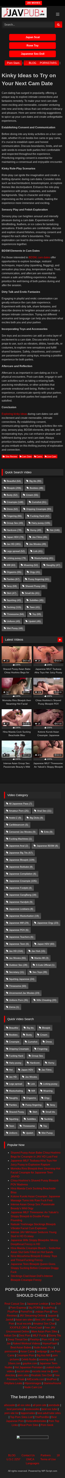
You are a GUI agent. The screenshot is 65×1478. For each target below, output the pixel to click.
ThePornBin (42, 1417)
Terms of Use (48, 1459)
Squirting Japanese (21, 979)
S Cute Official (45, 965)
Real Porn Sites (29, 1425)
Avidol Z (15, 817)
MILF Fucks (39, 1335)
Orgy (35, 572)
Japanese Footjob (20, 887)
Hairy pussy (41, 523)
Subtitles (37, 600)
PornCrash (36, 1327)
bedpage (42, 1351)
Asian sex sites (24, 1319)
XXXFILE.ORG (19, 1327)
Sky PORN (34, 1307)
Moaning (31, 565)
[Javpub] (27, 13)
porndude (54, 1405)
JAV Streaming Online (32, 1315)
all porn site (39, 1405)
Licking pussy (16, 558)
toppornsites (28, 1413)
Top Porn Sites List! (21, 1417)
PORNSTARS (48, 63)
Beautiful (14, 481)
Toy (36, 614)
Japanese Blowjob (21, 859)
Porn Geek (47, 1425)
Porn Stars (13, 63)
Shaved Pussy (35, 586)
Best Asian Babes (21, 1347)
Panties (13, 579)
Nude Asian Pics (43, 1347)
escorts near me (41, 1371)
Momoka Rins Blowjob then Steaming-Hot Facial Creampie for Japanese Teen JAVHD (35, 1172)
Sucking (14, 607)
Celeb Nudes (29, 1359)
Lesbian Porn (42, 1311)
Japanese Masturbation (24, 915)
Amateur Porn (19, 810)
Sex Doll (55, 1303)
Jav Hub (38, 951)
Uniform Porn (18, 1000)
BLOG (32, 63)
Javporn (52, 1315)
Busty (12, 495)
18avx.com (14, 1363)
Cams (39, 456)
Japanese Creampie (23, 881)
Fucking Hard (39, 516)
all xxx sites (24, 1405)
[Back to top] (54, 1468)
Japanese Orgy (47, 922)
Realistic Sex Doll (41, 1375)
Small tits (32, 593)
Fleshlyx (35, 1339)
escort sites (23, 1371)
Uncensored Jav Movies (24, 993)
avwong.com (46, 1359)
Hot (55, 530)
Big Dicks (36, 817)
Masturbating (43, 558)
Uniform (13, 621)
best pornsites (15, 1409)
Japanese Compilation (22, 873)
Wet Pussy (15, 628)
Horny (35, 530)
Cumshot (39, 502)
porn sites (23, 1375)
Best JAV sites (43, 1319)
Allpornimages (32, 1383)
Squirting (14, 600)
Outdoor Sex (18, 965)
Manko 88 (41, 958)
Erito (48, 831)
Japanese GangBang (22, 894)
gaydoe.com (30, 1363)
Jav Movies (37, 544)
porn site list (11, 1413)
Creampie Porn (25, 1355)
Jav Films (39, 537)
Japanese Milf (19, 922)
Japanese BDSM (47, 845)
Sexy (12, 586)
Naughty (53, 565)
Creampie (15, 502)
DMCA (30, 1459)
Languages (32, 1463)
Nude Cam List (33, 1387)
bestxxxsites (32, 1409)
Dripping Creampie (38, 509)
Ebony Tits (54, 1335)
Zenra (14, 1007)
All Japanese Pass (20, 803)
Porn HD (47, 1339)
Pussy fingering (38, 579)
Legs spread (16, 551)
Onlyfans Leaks (13, 1383)
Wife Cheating (46, 1000)
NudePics (49, 1307)
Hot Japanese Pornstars (28, 1367)
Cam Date (27, 456)
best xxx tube (49, 1409)
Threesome (15, 614)
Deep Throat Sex (18, 1339)
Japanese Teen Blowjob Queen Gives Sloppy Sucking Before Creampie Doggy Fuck (35, 1268)
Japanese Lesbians (21, 909)
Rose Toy (32, 45)
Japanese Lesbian (37, 1303)
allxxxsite (9, 1405)
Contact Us (28, 1455)
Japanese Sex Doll (32, 53)
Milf (11, 565)
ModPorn (51, 1379)
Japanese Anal (18, 845)
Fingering (14, 516)
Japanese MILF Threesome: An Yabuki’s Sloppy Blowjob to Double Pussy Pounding (34, 1216)
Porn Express (18, 1307)
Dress (12, 509)
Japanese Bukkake (21, 866)
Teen (35, 607)
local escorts (23, 1323)
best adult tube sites (49, 1413)
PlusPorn (13, 1311)
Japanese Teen (19, 944)
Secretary (16, 972)
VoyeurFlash (49, 1343)
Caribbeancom (18, 824)
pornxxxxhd (11, 1351)
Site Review (11, 456)
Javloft (9, 1319)
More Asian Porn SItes (44, 1331)
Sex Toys (39, 972)
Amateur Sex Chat (44, 1323)
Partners (46, 1455)
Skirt (11, 593)
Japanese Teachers (21, 937)
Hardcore (14, 530)
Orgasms (14, 572)
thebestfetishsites (36, 1421)
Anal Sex (44, 810)
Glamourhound (52, 1383)
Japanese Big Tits (21, 852)
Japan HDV (15, 537)
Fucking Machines (20, 838)
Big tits (35, 481)
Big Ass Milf (43, 1355)
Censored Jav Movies (22, 831)
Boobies (36, 488)
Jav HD (14, 544)
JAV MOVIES (33, 3)
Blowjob (14, 488)
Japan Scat (33, 37)
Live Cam (51, 456)
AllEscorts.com (35, 1379)
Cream (32, 495)
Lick (37, 551)
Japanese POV (18, 930)
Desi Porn (25, 1335)
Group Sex (15, 523)
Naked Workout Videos (26, 1343)
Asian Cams (27, 1351)
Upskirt (34, 621)
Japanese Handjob (20, 902)
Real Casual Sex (14, 1303)
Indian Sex (10, 1335)
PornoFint (26, 1311)
